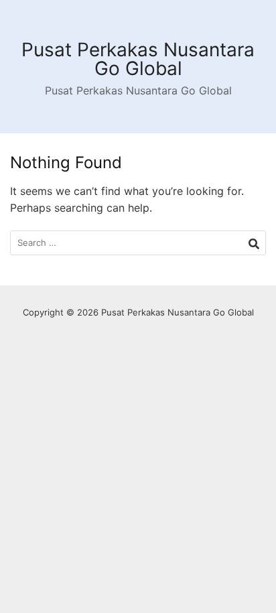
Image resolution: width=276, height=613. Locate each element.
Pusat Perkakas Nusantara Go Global (138, 59)
